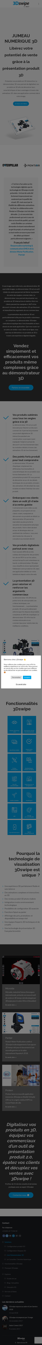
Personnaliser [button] (16, 677)
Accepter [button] (27, 677)
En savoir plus (21, 684)
